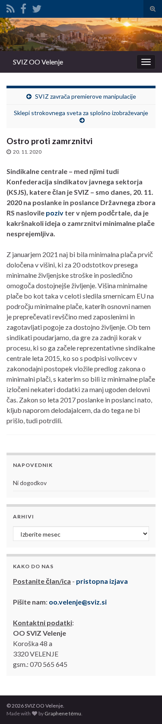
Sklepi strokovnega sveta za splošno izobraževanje (81, 112)
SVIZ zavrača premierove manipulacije (85, 96)
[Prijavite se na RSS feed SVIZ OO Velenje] (10, 7)
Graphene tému (62, 713)
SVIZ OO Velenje (38, 62)
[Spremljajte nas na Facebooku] (23, 7)
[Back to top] (142, 704)
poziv (54, 213)
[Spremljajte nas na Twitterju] (36, 7)
